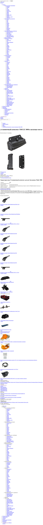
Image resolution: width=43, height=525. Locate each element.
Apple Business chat (3, 388)
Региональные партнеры (9, 112)
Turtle (8, 24)
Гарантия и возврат (3, 383)
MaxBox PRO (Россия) (11, 98)
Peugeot (8, 77)
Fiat (7, 64)
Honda (8, 67)
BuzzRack (8, 28)
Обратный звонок (3, 387)
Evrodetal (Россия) (10, 505)
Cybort (8, 9)
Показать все (9, 408)
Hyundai (8, 68)
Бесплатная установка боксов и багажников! (8, 395)
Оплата (1, 173)
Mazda (8, 72)
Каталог (2, 382)
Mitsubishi (8, 74)
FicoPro (8, 453)
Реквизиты (41, 382)
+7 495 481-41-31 (3, 116)
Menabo (8, 51)
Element (8, 10)
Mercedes (8, 73)
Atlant (8, 12)
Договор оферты (21, 402)
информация (5, 108)
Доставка (2, 172)
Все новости (2, 398)
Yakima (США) (9, 87)
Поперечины (9, 49)
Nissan (8, 75)
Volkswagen (9, 83)
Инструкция (3, 171)
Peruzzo (8, 29)
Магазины (4, 107)
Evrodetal (8, 57)
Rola (7, 52)
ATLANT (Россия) (10, 35)
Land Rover (9, 71)
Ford (7, 65)
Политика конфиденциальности (6, 402)
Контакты (6, 114)
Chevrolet (8, 62)
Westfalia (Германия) (10, 102)
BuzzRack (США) (10, 93)
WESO (8, 25)
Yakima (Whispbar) (10, 42)
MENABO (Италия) (10, 36)
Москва (1, 117)
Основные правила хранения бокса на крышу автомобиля (10, 397)
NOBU (8, 419)
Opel (7, 76)
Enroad (8, 7)
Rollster (8, 23)
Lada (7, 70)
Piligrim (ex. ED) (9, 16)
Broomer (8, 6)
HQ (7, 20)
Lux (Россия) (9, 34)
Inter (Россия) (9, 33)
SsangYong (8, 487)
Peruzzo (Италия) (10, 99)
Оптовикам (7, 113)
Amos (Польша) (9, 90)
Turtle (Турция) (9, 101)
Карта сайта (26, 402)
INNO (8, 13)
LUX (7, 22)
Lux (7, 8)
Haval (8, 66)
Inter (7, 21)
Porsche (8, 78)
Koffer (8, 14)
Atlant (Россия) (9, 91)
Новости (37, 382)
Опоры (8, 48)
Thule (8, 27)
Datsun (8, 471)
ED (7, 44)
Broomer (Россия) (10, 92)
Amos (8, 19)
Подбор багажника (6, 106)
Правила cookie (15, 402)
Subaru (8, 80)
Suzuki (8, 54)
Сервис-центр (7, 110)
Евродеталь (9, 11)
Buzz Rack (8, 32)
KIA (7, 69)
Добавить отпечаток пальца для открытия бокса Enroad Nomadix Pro (12, 393)
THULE (8, 17)
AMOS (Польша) (10, 437)
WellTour (8, 30)
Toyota (8, 82)
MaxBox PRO (9, 418)
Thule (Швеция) (9, 86)
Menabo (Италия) (10, 85)
